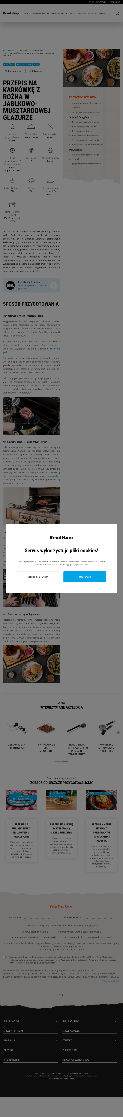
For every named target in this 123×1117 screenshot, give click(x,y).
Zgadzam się (85, 576)
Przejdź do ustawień (38, 576)
